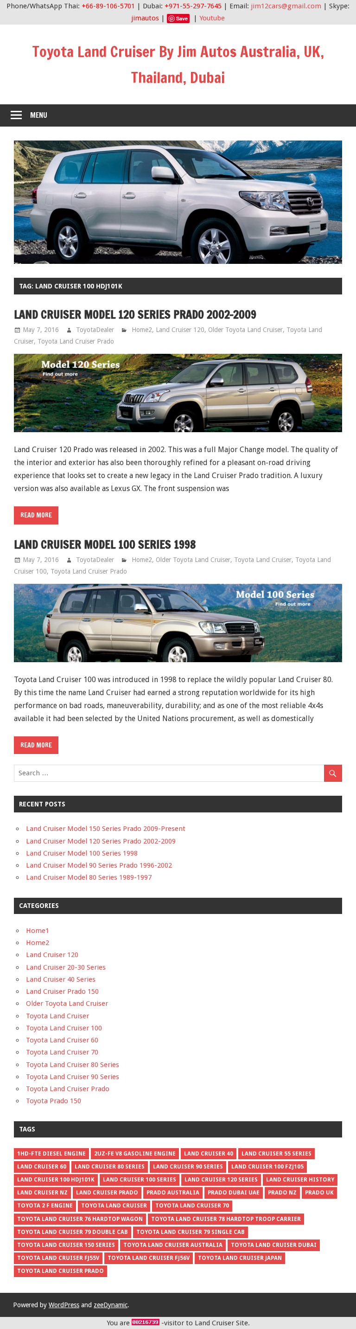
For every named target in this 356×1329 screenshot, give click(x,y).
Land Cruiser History (300, 1179)
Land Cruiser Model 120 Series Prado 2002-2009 (135, 314)
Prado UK (319, 1192)
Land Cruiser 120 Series (221, 1179)
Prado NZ (282, 1192)
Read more (36, 515)
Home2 (142, 329)
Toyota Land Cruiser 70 (62, 1052)
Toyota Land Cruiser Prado (76, 341)
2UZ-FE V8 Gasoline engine (135, 1153)
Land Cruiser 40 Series (60, 979)
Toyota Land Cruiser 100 (64, 1028)
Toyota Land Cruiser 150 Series (66, 1245)
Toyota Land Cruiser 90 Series (72, 1077)
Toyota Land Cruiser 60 (62, 1040)
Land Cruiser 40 (208, 1153)
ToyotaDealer (95, 329)
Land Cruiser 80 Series (110, 1166)
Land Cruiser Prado (107, 1192)
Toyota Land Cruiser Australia (172, 1245)
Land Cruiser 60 (41, 1166)
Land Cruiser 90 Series (188, 1166)
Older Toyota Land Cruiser (245, 329)
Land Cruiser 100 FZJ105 (267, 1166)
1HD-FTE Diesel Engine (51, 1153)
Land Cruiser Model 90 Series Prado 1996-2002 (99, 865)
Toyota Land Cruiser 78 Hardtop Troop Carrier (226, 1219)
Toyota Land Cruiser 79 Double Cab (72, 1232)
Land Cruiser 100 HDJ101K (56, 1179)
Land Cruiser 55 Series (277, 1153)
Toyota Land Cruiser (263, 559)
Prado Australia (172, 1192)
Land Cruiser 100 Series (139, 1179)
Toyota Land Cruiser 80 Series (72, 1065)
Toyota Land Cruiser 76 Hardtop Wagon (80, 1219)
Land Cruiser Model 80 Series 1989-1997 (89, 877)
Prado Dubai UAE (234, 1192)
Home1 (37, 930)
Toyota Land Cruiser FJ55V (58, 1258)
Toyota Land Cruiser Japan (240, 1258)
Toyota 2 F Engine (45, 1205)
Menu (38, 115)
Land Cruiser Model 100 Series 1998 (105, 544)
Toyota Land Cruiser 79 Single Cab (190, 1232)
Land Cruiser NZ (42, 1192)
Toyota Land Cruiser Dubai (274, 1245)
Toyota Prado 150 (53, 1101)
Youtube (212, 18)
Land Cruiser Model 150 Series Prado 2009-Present (105, 828)
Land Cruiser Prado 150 (62, 991)
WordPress (64, 1305)
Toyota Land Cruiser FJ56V (149, 1258)
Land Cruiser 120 (180, 329)
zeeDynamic (110, 1305)
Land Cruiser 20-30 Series (66, 967)
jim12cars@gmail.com (286, 6)
